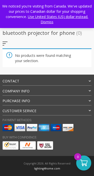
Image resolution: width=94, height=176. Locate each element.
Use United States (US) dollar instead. (58, 16)
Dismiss (47, 22)
